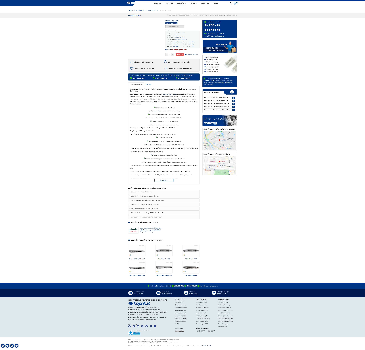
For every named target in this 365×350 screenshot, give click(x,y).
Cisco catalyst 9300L (202, 324)
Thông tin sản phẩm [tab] (136, 84)
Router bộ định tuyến (202, 310)
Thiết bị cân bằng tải (202, 316)
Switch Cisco (152, 10)
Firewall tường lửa (201, 313)
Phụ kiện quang (222, 327)
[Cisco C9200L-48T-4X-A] (136, 267)
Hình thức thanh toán (180, 313)
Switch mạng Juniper (202, 305)
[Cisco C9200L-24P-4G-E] (164, 267)
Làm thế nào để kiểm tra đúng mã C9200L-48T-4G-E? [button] (146, 213)
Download (205, 3)
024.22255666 (212, 25)
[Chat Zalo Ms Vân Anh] (7, 347)
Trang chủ (157, 3)
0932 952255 (154, 315)
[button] (231, 3)
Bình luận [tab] (148, 84)
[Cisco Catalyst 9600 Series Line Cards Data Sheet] (233, 104)
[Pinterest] (152, 326)
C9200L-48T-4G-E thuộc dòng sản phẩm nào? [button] (144, 196)
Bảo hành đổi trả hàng (181, 308)
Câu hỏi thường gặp (180, 316)
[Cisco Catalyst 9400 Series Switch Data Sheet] (233, 107)
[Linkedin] (147, 326)
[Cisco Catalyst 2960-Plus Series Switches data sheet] (233, 98)
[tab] (164, 192)
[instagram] (143, 326)
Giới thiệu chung (179, 302)
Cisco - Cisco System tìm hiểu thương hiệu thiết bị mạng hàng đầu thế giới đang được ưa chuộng (150, 230)
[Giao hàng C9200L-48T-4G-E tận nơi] (219, 47)
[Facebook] (130, 326)
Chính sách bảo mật (180, 305)
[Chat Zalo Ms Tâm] (3, 347)
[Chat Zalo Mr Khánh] (16, 347)
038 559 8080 (139, 78)
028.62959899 (212, 30)
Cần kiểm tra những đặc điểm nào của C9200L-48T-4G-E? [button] (148, 200)
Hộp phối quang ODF (224, 313)
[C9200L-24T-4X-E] (191, 250)
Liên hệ (215, 3)
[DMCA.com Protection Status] (179, 331)
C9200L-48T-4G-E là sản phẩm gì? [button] (141, 192)
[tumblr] (156, 326)
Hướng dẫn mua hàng (192, 55)
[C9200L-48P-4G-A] (191, 267)
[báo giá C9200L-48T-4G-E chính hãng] (219, 120)
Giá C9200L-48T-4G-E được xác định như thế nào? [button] (145, 217)
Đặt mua (180, 55)
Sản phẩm (181, 3)
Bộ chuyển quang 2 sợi (224, 308)
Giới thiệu (169, 3)
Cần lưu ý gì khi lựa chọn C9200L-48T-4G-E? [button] (144, 209)
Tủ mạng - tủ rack (223, 302)
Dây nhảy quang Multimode (225, 321)
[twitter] (135, 326)
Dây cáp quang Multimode (225, 316)
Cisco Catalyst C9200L (170, 94)
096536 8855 (184, 78)
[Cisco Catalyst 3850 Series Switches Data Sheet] (233, 110)
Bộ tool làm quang (223, 324)
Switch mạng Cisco (201, 302)
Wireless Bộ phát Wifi (202, 308)
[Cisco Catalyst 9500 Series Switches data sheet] (233, 101)
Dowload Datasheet (180, 321)
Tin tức (193, 3)
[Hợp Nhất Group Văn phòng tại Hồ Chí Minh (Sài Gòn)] (220, 165)
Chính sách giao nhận (180, 310)
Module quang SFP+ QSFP (225, 310)
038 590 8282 (161, 78)
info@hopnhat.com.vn (214, 35)
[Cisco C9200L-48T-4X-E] (136, 250)
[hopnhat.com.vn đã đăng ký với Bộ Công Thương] (134, 333)
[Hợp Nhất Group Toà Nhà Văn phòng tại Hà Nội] (220, 140)
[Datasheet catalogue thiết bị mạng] (220, 92)
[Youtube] (139, 326)
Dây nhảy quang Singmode (225, 318)
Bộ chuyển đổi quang (224, 305)
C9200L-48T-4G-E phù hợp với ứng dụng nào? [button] (144, 204)
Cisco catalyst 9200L (202, 321)
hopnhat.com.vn (139, 310)
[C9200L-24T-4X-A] (164, 250)
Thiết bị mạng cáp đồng (203, 318)
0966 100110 (153, 320)
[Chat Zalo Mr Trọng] (12, 347)
